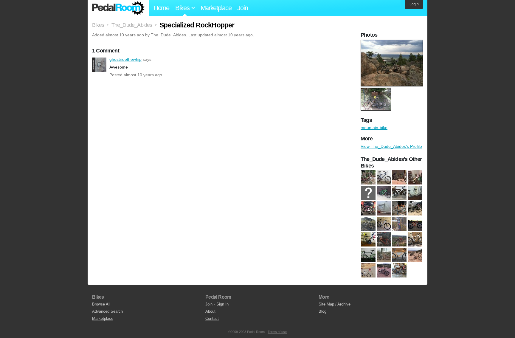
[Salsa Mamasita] (384, 239)
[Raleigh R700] (368, 239)
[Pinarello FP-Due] (399, 224)
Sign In (222, 304)
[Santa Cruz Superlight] (415, 239)
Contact (212, 318)
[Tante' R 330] (399, 270)
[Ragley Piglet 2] (415, 224)
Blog (322, 311)
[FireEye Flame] (384, 193)
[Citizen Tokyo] (368, 193)
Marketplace (216, 8)
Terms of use (277, 332)
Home (161, 8)
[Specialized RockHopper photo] (392, 42)
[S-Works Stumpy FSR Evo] (384, 270)
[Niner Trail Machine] (368, 224)
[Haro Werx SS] (368, 208)
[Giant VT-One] (399, 193)
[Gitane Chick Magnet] (415, 193)
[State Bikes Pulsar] (415, 255)
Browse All (101, 304)
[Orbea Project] (384, 224)
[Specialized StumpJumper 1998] (399, 255)
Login (414, 4)
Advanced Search (107, 311)
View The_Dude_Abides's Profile (391, 146)
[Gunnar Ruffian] (384, 177)
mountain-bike (374, 127)
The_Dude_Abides (168, 34)
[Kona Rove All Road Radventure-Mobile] (399, 177)
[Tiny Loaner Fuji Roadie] (415, 177)
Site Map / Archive (334, 304)
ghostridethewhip (99, 65)
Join (242, 8)
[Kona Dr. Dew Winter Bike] (415, 208)
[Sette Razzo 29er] (384, 255)
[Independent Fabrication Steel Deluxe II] (399, 208)
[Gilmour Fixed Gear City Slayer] (368, 177)
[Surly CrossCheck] (368, 270)
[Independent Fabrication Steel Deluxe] (384, 208)
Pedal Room (118, 8)
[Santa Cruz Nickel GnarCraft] (399, 239)
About (210, 311)
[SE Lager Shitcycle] (368, 255)
